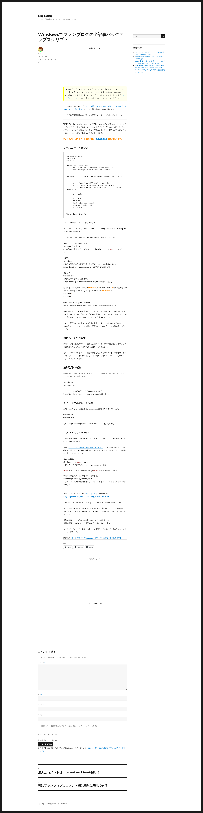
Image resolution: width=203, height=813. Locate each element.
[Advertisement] (95, 65)
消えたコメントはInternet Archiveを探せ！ (86, 447)
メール (41, 705)
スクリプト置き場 (43, 60)
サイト (40, 715)
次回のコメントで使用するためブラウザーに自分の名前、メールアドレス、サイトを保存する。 (70, 726)
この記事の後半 (101, 139)
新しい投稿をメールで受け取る (47, 740)
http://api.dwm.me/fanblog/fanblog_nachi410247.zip (86, 496)
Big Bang (45, 16)
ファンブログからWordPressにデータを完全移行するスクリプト (96, 538)
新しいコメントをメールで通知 (47, 734)
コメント (41, 662)
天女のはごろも (91, 494)
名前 (40, 694)
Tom (39, 54)
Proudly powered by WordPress (56, 804)
